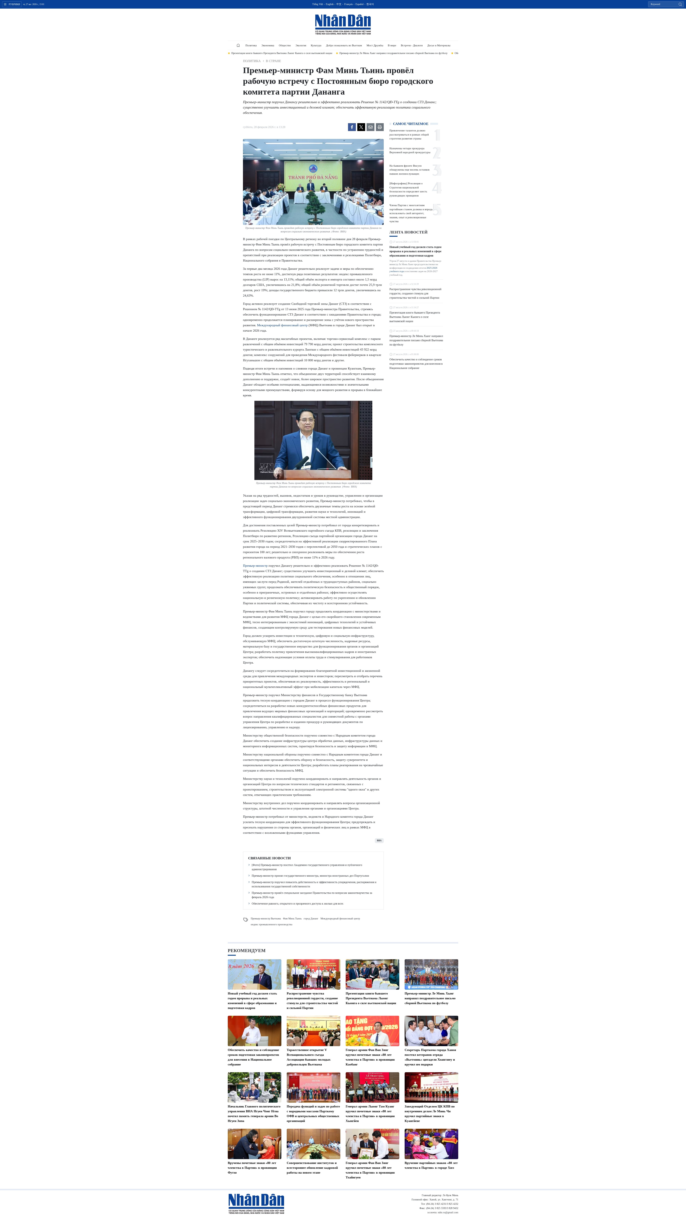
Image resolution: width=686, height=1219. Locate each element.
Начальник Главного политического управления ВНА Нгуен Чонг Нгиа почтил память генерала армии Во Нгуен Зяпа (254, 1114)
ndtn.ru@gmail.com (448, 1212)
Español (360, 4)
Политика (251, 45)
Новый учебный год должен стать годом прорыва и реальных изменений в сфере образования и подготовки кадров (415, 251)
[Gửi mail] (370, 127)
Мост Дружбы (375, 45)
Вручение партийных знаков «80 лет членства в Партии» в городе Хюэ (431, 1165)
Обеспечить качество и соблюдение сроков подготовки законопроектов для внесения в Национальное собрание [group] (407, 53)
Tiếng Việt (317, 4)
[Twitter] (361, 127)
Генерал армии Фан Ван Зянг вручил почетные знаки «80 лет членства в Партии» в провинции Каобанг (370, 1057)
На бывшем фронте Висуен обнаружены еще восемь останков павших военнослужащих (409, 169)
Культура (316, 45)
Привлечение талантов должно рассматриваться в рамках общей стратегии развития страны (409, 134)
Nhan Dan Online (343, 24)
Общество (285, 45)
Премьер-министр (255, 565)
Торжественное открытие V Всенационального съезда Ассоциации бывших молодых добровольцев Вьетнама (308, 1057)
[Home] (238, 45)
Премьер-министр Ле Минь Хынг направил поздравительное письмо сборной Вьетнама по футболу (416, 340)
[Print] (380, 127)
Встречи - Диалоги (412, 45)
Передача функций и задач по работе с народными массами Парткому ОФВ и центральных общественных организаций (313, 1114)
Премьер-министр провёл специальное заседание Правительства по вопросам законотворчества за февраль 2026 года (312, 895)
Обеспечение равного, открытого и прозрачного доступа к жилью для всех (297, 903)
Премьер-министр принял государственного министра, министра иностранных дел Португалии (310, 875)
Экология (300, 45)
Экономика (267, 45)
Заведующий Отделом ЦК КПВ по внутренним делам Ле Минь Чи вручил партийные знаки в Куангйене (430, 1114)
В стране (273, 61)
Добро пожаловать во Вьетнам (344, 45)
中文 (338, 4)
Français (348, 4)
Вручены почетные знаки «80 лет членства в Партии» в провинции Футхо (252, 1167)
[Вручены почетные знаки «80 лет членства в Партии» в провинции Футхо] (254, 1144)
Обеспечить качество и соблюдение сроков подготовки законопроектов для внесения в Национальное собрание (416, 364)
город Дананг (311, 918)
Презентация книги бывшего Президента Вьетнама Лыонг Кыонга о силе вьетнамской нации (414, 317)
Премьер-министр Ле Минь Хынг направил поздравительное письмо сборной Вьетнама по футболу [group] (285, 53)
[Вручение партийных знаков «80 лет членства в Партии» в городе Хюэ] (431, 1144)
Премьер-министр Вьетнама (266, 918)
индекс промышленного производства (271, 924)
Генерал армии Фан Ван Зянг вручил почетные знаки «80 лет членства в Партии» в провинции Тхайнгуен (370, 1170)
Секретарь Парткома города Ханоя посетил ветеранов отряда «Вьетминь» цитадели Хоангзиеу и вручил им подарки (430, 1057)
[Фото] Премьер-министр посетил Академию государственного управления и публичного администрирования (307, 867)
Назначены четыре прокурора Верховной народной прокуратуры (409, 150)
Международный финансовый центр (282, 325)
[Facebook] (352, 127)
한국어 (370, 4)
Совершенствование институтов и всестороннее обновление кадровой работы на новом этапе (312, 1167)
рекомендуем (247, 950)
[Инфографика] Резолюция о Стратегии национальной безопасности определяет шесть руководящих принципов (408, 189)
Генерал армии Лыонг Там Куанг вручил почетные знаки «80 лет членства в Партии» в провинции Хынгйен (370, 1114)
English (330, 4)
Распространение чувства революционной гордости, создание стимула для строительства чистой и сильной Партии (415, 293)
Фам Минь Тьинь (292, 918)
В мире (392, 45)
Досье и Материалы (438, 45)
